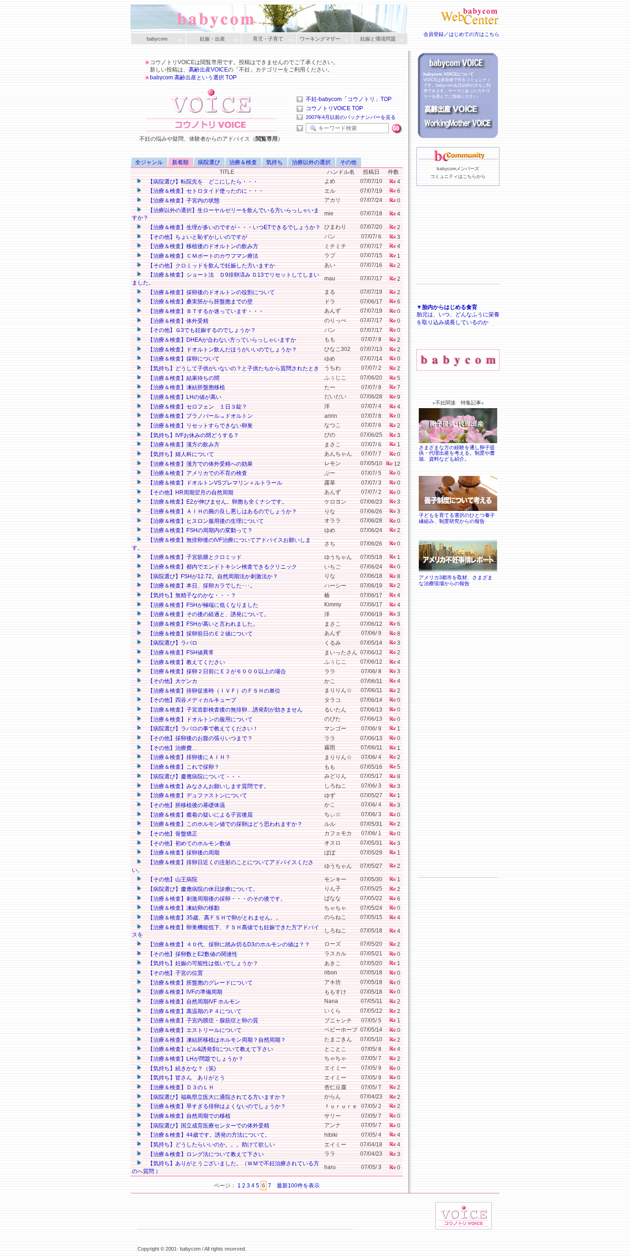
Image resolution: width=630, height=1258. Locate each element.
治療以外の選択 (311, 162)
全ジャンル (149, 162)
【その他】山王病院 (171, 879)
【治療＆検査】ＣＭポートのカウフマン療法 (202, 256)
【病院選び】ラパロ (171, 643)
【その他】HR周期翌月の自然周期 (189, 492)
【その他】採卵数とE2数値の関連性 (192, 954)
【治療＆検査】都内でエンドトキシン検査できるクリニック (221, 567)
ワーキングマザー (318, 39)
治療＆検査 (243, 162)
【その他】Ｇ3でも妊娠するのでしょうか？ (201, 330)
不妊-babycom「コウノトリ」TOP (349, 99)
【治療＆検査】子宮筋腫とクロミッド (194, 557)
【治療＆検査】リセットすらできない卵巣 (199, 425)
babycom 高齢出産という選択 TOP (193, 77)
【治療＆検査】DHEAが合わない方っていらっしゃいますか (221, 340)
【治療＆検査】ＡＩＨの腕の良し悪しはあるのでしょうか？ (221, 511)
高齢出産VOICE (208, 69)
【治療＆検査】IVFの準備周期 (184, 992)
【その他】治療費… (171, 748)
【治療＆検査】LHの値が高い (183, 397)
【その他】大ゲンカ (171, 681)
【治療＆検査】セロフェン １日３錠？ (196, 407)
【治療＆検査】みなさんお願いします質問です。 (207, 786)
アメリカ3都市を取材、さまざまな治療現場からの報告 (456, 580)
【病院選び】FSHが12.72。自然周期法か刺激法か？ (212, 576)
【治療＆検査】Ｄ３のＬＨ (180, 1087)
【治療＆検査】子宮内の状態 (183, 200)
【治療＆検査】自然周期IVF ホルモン (193, 1001)
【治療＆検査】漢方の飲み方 (183, 444)
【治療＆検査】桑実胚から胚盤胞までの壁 (199, 301)
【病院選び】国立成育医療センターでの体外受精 (207, 1125)
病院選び (209, 162)
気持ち (274, 162)
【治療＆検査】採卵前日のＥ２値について (199, 633)
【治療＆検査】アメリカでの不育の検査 (196, 473)
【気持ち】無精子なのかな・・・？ (191, 595)
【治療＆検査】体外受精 (177, 321)
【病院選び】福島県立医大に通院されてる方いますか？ (216, 1097)
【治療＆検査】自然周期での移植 (188, 1116)
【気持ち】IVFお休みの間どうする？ (192, 435)
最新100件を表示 (298, 1185)
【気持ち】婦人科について (180, 454)
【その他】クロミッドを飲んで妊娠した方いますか (210, 265)
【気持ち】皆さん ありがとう (185, 1077)
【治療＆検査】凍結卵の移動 (183, 908)
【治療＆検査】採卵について (183, 359)
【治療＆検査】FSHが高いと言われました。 (202, 624)
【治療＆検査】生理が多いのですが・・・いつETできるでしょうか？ (233, 227)
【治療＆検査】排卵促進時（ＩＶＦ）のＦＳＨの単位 (213, 691)
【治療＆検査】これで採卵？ (183, 767)
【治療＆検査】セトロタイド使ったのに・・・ (205, 191)
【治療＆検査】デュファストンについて (196, 795)
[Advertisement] (457, 249)
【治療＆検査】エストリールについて (194, 1030)
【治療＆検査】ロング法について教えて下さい (205, 1154)
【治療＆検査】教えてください (185, 662)
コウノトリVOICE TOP (334, 108)
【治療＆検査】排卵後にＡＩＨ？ (188, 757)
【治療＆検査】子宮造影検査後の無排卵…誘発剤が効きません (224, 709)
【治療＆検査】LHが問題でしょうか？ (195, 1059)
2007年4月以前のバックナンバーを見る (351, 117)
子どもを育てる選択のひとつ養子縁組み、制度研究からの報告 (457, 518)
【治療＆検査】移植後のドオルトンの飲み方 (202, 246)
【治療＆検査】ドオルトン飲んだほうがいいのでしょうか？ (221, 349)
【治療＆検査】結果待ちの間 (183, 378)
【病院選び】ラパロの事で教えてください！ (202, 728)
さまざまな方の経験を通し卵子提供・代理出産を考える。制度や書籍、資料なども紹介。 (457, 453)
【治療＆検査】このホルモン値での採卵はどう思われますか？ (224, 824)
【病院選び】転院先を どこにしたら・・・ (202, 181)
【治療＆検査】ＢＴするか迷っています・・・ (205, 311)
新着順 (180, 162)
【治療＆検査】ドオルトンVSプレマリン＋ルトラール (214, 483)
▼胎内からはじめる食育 (446, 307)
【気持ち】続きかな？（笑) (181, 1068)
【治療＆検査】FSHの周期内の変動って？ (199, 530)
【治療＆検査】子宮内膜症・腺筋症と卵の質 (202, 1020)
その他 (348, 162)
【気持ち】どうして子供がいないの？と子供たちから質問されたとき (232, 368)
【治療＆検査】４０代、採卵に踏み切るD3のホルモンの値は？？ (228, 944)
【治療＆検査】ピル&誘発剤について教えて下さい (209, 1049)
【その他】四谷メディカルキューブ (191, 700)
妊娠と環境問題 (374, 39)
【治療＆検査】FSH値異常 (180, 652)
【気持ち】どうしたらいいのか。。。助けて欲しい (210, 1144)
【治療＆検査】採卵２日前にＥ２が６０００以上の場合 (216, 671)
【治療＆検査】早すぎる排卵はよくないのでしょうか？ (216, 1106)
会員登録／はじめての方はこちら (461, 34)
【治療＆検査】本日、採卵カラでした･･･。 (201, 585)
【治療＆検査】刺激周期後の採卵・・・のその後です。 (216, 899)
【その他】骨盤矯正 (171, 834)
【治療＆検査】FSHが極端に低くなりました (202, 605)
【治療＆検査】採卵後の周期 (183, 852)
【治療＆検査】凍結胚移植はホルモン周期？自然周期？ (216, 1040)
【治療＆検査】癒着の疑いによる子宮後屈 (199, 815)
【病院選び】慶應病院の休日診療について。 (202, 889)
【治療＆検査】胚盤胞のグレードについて (199, 982)
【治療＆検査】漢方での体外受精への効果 (199, 464)
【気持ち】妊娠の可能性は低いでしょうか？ (202, 963)
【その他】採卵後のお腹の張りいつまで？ (199, 738)
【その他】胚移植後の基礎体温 (185, 805)
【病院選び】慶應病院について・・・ (194, 776)
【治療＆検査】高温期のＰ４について (194, 1011)
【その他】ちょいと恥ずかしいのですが (196, 237)
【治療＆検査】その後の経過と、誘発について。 (207, 614)
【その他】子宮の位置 (174, 973)
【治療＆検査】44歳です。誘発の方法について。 (208, 1135)
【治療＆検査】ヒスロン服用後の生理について (205, 521)
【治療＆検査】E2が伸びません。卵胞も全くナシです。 (216, 501)
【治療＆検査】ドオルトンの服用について (199, 719)
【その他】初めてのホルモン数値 (188, 843)
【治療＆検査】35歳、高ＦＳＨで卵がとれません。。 (213, 917)
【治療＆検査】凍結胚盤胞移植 (185, 387)
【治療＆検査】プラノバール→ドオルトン (199, 416)
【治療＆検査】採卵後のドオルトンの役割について (210, 292)
